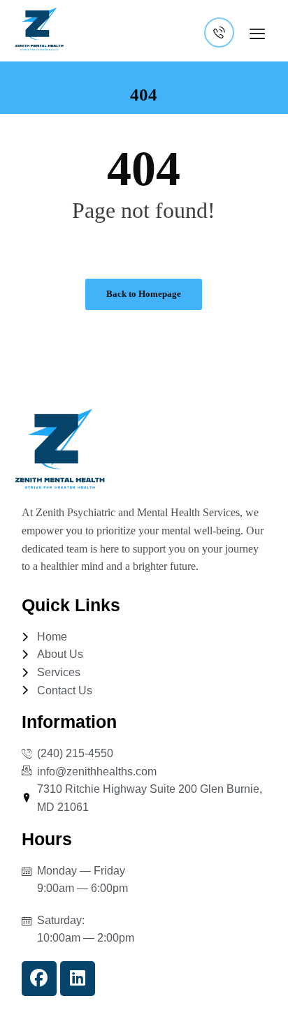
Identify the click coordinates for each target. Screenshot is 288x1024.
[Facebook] (39, 978)
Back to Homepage (143, 293)
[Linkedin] (77, 978)
